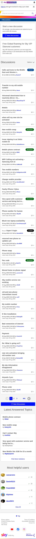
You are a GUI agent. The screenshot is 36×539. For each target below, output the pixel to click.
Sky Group (4, 524)
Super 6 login (11, 230)
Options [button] (29, 62)
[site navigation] (2, 2)
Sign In (34, 2)
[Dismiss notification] (33, 7)
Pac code (5, 260)
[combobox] (16, 13)
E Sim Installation (9, 314)
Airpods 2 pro (7, 377)
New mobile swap (9, 129)
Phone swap (7, 251)
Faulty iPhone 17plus (10, 189)
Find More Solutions (18, 459)
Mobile (4, 108)
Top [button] (19, 516)
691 (24, 398)
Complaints (4, 523)
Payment (5, 333)
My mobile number (9, 304)
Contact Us (32, 523)
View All (18, 507)
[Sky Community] (10, 2)
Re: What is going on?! (11, 343)
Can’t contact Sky (10, 433)
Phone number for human (12, 211)
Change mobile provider (11, 179)
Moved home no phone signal (14, 270)
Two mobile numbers (10, 170)
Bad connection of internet (12, 324)
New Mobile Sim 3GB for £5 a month (17, 451)
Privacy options (5, 519)
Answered (30, 129)
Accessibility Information (28, 521)
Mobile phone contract (11, 150)
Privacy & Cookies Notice (8, 521)
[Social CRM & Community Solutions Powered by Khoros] (30, 535)
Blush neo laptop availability (13, 221)
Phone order (7, 387)
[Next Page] (29, 398)
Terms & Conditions (29, 519)
